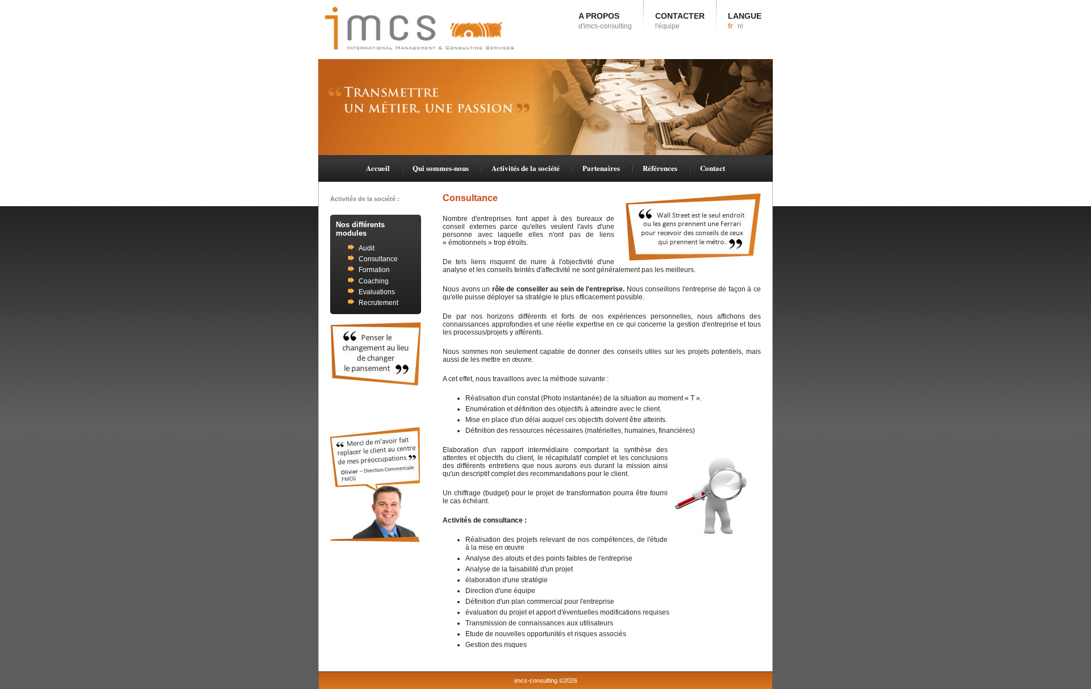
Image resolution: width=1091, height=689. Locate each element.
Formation (374, 270)
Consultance (378, 259)
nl (740, 26)
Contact (712, 167)
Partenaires (601, 167)
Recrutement (378, 303)
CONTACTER (680, 20)
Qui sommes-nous (441, 167)
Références (660, 167)
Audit (366, 248)
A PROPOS (605, 20)
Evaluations (377, 292)
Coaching (374, 281)
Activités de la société (526, 167)
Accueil (378, 167)
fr (730, 26)
